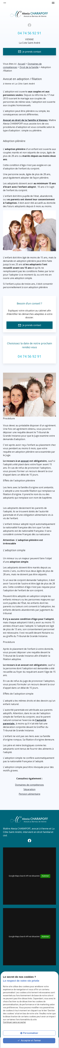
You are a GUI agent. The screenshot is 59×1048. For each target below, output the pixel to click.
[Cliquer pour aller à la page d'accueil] (29, 14)
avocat (25, 460)
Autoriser (45, 876)
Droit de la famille (29, 67)
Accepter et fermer (30, 1040)
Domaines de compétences (29, 784)
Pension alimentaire (29, 794)
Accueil (21, 63)
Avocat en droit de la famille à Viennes (25, 120)
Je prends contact (29, 51)
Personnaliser (30, 1033)
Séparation (29, 789)
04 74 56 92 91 (29, 33)
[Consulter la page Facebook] (29, 25)
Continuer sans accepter (14, 1022)
